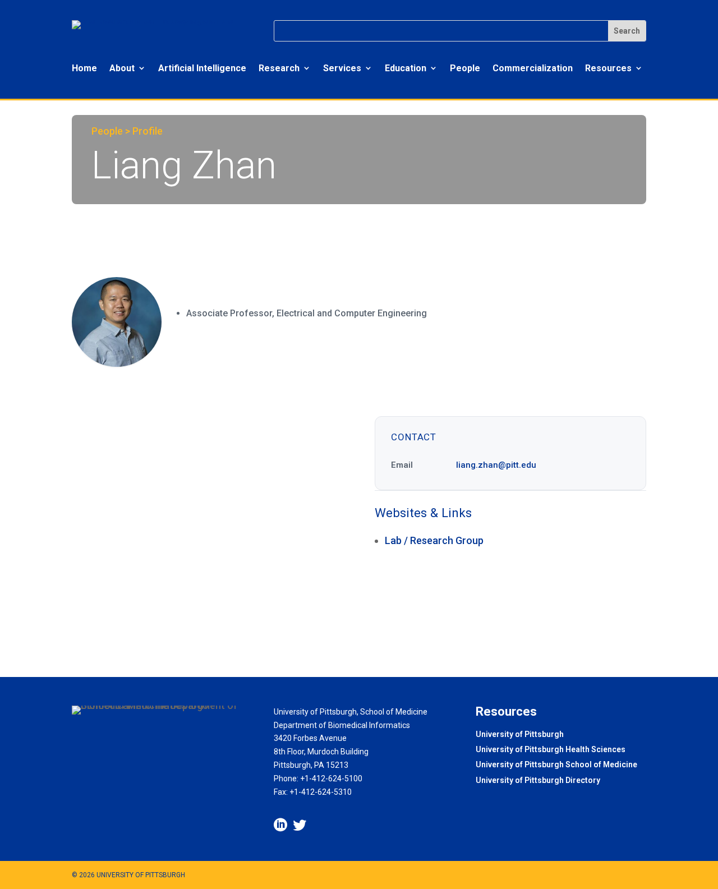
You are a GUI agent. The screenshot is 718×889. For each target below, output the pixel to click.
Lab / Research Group (434, 540)
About (122, 68)
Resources (608, 68)
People (465, 68)
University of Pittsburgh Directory (538, 781)
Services (342, 68)
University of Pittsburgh (520, 735)
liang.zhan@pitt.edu (496, 465)
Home (84, 68)
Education (405, 68)
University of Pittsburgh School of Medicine (556, 765)
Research (279, 68)
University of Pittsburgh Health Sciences (550, 750)
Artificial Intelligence (202, 68)
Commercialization (533, 68)
